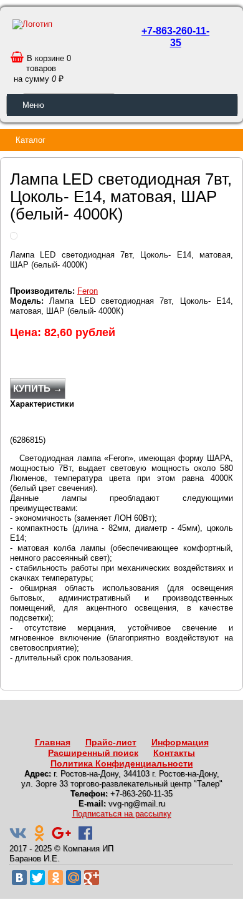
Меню (33, 105)
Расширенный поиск (93, 753)
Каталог (30, 140)
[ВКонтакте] (19, 877)
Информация (180, 742)
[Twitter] (37, 877)
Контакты (174, 753)
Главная (52, 742)
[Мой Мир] (73, 877)
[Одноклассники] (55, 877)
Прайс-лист (110, 742)
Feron (87, 291)
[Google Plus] (91, 877)
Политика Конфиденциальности (121, 763)
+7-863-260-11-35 (175, 37)
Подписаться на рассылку (121, 813)
